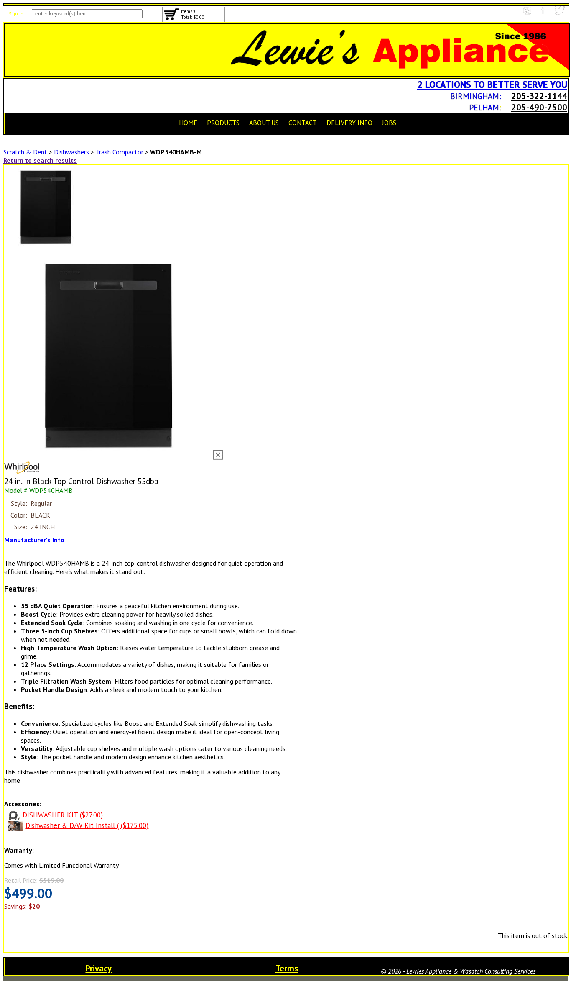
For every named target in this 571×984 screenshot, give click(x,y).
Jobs (389, 122)
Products (223, 122)
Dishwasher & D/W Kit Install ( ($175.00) (86, 825)
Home (188, 122)
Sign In (16, 14)
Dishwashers (71, 152)
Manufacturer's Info (34, 540)
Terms (286, 968)
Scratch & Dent (25, 152)
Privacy (98, 968)
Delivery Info (349, 122)
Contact (302, 122)
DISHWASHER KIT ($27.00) (63, 815)
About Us (264, 122)
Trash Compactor (119, 152)
